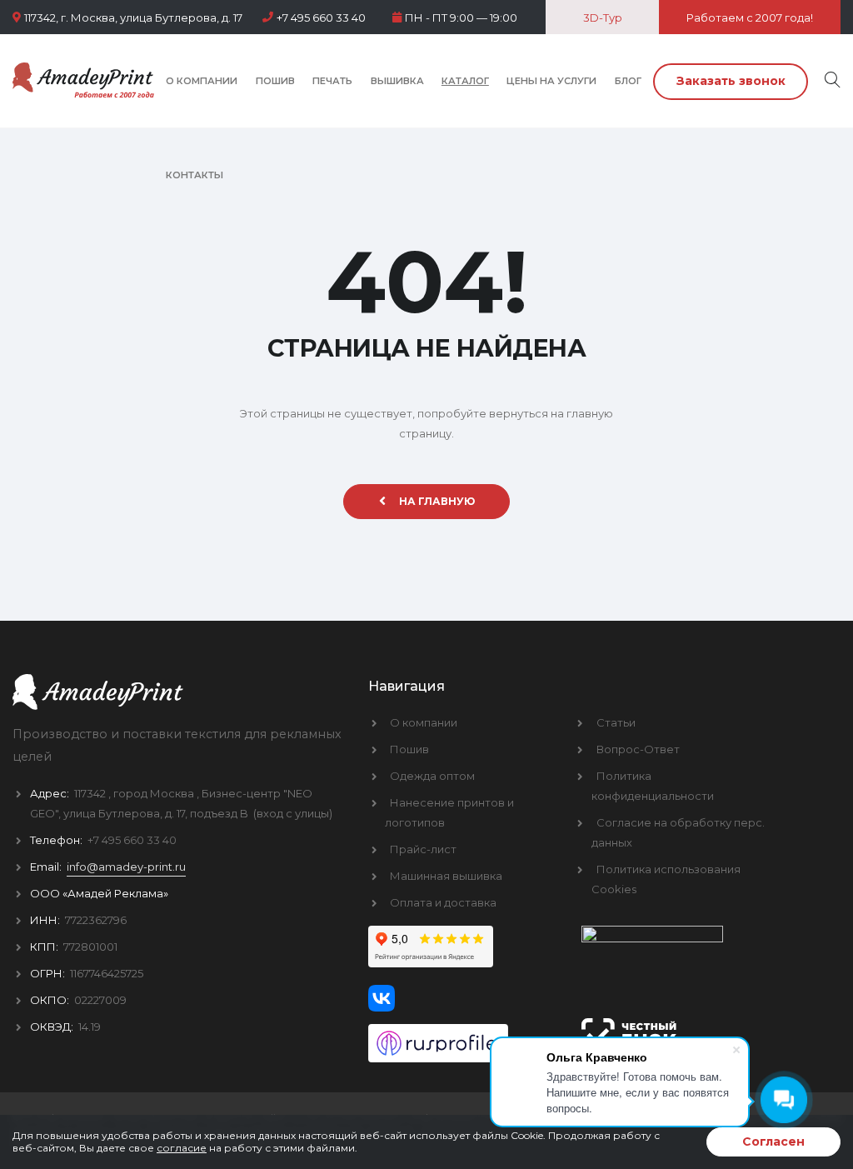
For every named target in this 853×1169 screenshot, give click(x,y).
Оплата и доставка (443, 902)
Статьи (616, 722)
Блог (628, 81)
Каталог (465, 81)
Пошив (275, 81)
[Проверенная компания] (462, 1037)
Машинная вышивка (446, 875)
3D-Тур (602, 17)
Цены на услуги (551, 81)
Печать (332, 81)
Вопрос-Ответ (638, 749)
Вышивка (397, 81)
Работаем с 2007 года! (749, 17)
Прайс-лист (423, 849)
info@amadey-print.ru (126, 866)
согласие (182, 1148)
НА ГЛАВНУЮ (437, 501)
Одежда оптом (432, 775)
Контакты (194, 175)
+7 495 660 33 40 (321, 17)
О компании (201, 81)
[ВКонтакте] (462, 998)
